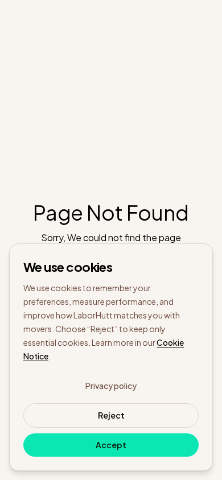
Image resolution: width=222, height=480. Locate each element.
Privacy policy (111, 385)
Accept (111, 445)
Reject (111, 415)
